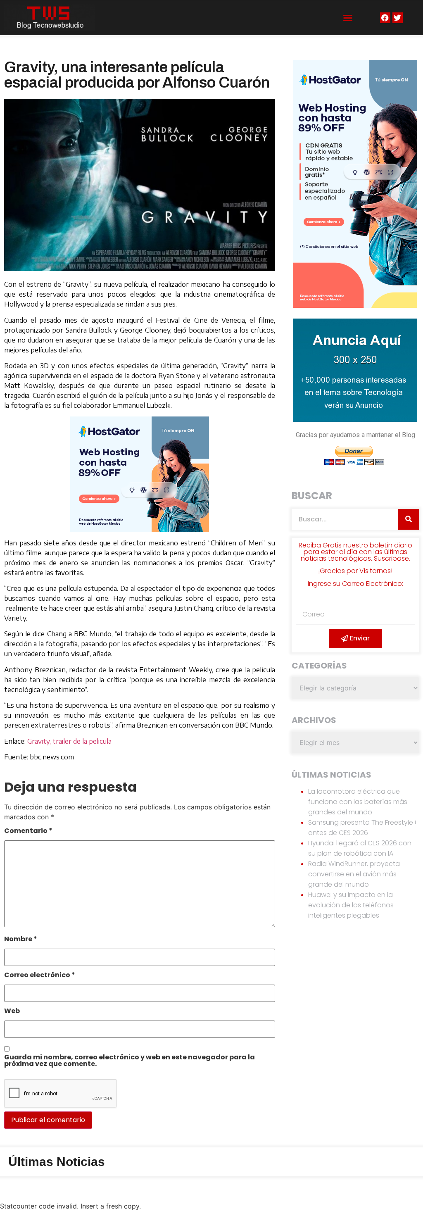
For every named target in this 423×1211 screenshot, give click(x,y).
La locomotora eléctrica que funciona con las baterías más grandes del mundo (357, 802)
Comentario (28, 831)
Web (12, 1012)
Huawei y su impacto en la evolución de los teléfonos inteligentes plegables (351, 905)
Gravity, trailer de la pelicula (69, 741)
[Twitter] (397, 17)
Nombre (20, 940)
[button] (347, 17)
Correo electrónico (39, 976)
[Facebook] (385, 17)
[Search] (408, 519)
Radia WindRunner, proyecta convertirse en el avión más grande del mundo (354, 874)
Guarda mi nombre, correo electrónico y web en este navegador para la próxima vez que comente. (129, 1061)
